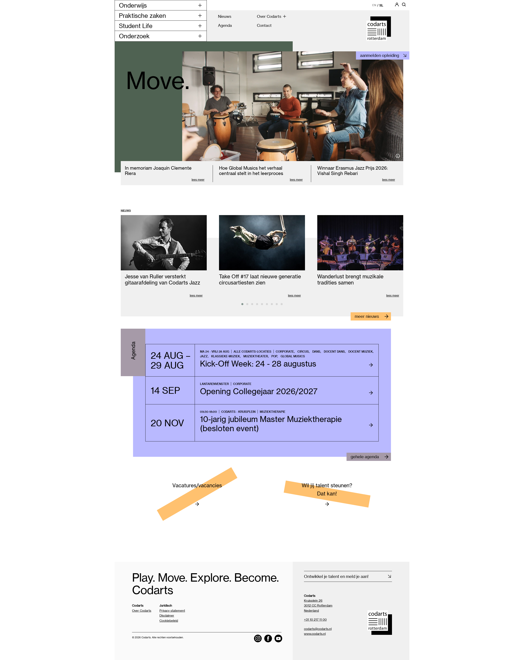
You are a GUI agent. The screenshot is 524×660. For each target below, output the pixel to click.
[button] (242, 304)
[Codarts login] (396, 5)
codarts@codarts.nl (318, 629)
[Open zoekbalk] (403, 5)
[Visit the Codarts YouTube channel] (278, 638)
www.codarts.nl (315, 633)
